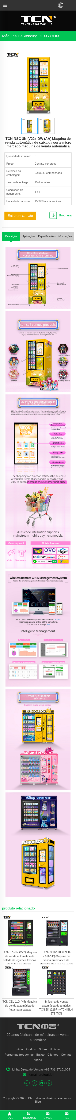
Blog (38, 1101)
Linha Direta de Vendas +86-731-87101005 (41, 1069)
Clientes (53, 1054)
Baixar (40, 1054)
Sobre (43, 1049)
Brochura (65, 215)
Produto (31, 1049)
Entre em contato (20, 215)
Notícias (55, 1049)
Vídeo (38, 1059)
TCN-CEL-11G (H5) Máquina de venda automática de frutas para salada (20, 1005)
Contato (66, 1054)
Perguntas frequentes (19, 1054)
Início (19, 1049)
